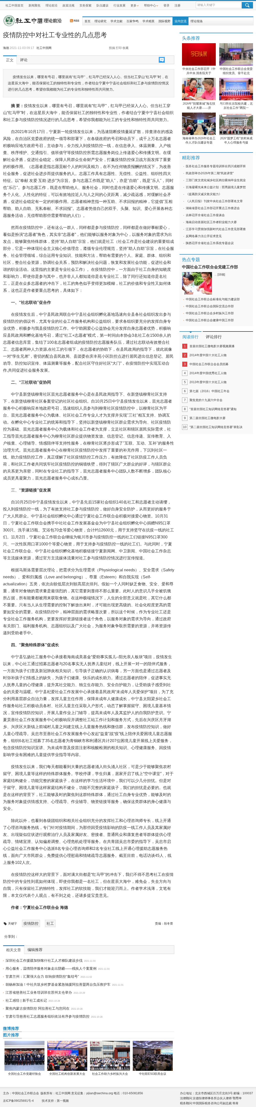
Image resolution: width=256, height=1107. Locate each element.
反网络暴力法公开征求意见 (204, 236)
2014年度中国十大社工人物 (208, 355)
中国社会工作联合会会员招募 (209, 364)
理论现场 (196, 21)
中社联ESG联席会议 (152, 1074)
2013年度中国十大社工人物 (208, 382)
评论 (24, 60)
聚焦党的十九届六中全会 (206, 400)
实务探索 (86, 5)
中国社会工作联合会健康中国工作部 (210, 320)
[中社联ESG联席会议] (152, 1056)
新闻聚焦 (34, 5)
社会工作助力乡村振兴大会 (110, 1074)
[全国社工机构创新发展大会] (67, 1056)
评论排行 (214, 337)
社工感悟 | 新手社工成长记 (26, 1000)
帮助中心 (150, 5)
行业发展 (120, 5)
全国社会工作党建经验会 (24, 1074)
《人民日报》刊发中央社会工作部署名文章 (214, 201)
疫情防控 (31, 923)
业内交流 (180, 21)
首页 (87, 21)
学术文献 (116, 21)
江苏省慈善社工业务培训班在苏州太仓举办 (39, 992)
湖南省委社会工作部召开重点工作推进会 (213, 208)
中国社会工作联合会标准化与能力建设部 (213, 299)
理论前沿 (52, 5)
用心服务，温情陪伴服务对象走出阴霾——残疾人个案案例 (51, 968)
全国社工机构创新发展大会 (67, 1074)
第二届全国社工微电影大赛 (208, 418)
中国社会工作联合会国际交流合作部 (210, 306)
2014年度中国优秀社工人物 (208, 373)
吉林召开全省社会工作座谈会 (205, 215)
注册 (177, 5)
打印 (119, 48)
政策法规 (68, 5)
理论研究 (100, 21)
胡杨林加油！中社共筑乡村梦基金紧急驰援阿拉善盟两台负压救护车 (58, 984)
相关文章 (13, 950)
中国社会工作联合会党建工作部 (210, 267)
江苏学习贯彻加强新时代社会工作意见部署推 (216, 229)
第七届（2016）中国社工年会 (210, 391)
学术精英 (148, 21)
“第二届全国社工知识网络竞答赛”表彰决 (216, 427)
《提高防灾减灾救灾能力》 (204, 194)
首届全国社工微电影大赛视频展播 (212, 346)
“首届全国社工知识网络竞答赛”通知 (213, 409)
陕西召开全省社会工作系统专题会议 (210, 243)
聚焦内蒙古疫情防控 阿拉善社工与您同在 (38, 1008)
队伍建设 (102, 5)
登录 (167, 5)
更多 (133, 5)
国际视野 (164, 21)
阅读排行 (190, 337)
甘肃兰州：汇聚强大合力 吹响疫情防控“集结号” (42, 976)
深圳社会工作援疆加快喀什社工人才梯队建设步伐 (44, 960)
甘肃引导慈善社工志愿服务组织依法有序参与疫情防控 (48, 1016)
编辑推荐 (35, 950)
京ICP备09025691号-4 (18, 1101)
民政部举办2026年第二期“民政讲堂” (210, 173)
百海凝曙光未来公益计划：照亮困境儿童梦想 (216, 187)
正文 (10, 60)
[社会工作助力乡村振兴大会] (109, 1056)
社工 (50, 923)
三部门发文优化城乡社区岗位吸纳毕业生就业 (216, 180)
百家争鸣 (132, 21)
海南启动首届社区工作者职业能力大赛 (211, 222)
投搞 (112, 48)
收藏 (125, 48)
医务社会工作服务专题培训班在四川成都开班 (216, 166)
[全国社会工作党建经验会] (24, 1056)
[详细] (221, 274)
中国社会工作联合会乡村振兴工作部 (210, 313)
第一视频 (63, 1101)
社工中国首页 (15, 5)
